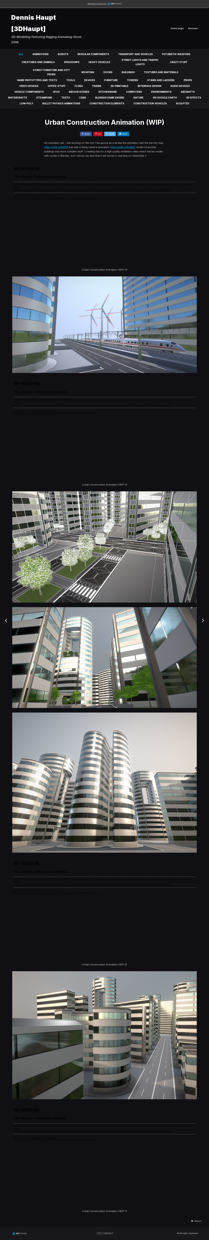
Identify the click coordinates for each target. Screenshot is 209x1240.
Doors (107, 72)
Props (188, 80)
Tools (70, 80)
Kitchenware (108, 91)
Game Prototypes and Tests (37, 80)
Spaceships (71, 62)
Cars (82, 97)
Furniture (111, 80)
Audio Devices (180, 86)
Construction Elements (107, 103)
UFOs (56, 91)
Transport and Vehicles (135, 54)
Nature (138, 97)
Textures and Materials (161, 72)
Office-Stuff (56, 86)
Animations (40, 54)
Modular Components (93, 54)
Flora (79, 86)
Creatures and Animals (38, 62)
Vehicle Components (29, 91)
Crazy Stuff (178, 62)
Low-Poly (26, 103)
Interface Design (149, 86)
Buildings (128, 72)
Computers (134, 91)
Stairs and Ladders (161, 80)
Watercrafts (17, 97)
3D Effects (193, 97)
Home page (177, 28)
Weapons (87, 72)
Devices (89, 80)
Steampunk (44, 97)
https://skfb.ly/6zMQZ (122, 147)
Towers (132, 80)
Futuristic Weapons (176, 54)
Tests (65, 97)
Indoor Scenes (79, 91)
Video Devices (29, 86)
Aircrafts (188, 91)
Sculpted (182, 103)
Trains (96, 86)
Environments (161, 91)
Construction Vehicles (150, 103)
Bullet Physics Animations (61, 103)
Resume (193, 28)
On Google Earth (165, 97)
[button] (196, 1221)
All (21, 54)
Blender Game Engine (109, 97)
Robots (63, 54)
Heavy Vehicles (99, 62)
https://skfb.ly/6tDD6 (56, 147)
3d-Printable (119, 86)
